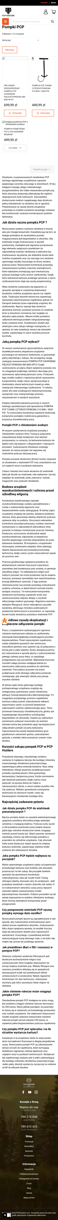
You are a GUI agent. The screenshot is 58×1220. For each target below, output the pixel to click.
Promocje (29, 1141)
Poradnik (44, 3)
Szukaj (52, 21)
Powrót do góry (42, 169)
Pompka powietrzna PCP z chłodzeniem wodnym (14, 132)
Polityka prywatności (29, 1174)
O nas (29, 1183)
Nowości (29, 1151)
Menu (5, 21)
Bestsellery (29, 1146)
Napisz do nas (29, 1107)
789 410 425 (29, 1126)
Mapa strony (29, 1198)
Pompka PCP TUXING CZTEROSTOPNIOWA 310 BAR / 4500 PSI (42, 88)
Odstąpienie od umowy (29, 1179)
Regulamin (29, 1169)
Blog (29, 1188)
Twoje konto (46, 12)
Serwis (53, 3)
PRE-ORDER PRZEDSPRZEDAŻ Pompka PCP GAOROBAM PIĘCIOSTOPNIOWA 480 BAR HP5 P (14, 92)
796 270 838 (29, 1117)
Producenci (29, 1156)
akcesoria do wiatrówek (41, 471)
